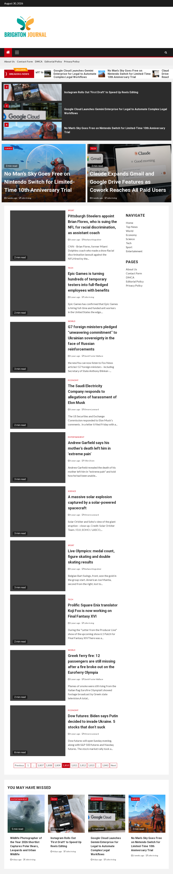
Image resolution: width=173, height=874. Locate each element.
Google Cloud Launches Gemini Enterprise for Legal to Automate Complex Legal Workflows (60, 74)
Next (113, 765)
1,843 (105, 765)
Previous (19, 765)
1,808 (49, 765)
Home (129, 222)
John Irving (26, 198)
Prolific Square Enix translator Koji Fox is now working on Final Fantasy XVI (93, 610)
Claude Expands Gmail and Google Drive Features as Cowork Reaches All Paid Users (128, 182)
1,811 (74, 765)
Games (8, 148)
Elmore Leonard (91, 409)
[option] (86, 93)
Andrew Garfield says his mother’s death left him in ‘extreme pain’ (89, 448)
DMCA (38, 61)
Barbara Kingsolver (92, 239)
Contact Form (25, 61)
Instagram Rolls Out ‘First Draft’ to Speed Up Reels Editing (101, 92)
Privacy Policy (71, 61)
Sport (71, 210)
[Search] (166, 52)
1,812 (83, 765)
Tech (93, 148)
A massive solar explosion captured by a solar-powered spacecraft (92, 502)
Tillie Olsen (89, 460)
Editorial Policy (53, 61)
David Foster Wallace (93, 356)
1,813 (91, 765)
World (71, 321)
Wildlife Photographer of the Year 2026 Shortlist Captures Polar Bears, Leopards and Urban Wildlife (26, 846)
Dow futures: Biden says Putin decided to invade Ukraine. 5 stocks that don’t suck (93, 721)
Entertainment (76, 437)
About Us (9, 61)
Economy (73, 380)
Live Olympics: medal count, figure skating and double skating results (91, 556)
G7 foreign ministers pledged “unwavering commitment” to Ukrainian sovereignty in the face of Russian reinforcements (92, 338)
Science (72, 491)
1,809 (57, 765)
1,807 (41, 765)
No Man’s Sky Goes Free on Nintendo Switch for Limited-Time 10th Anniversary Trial (115, 74)
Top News (132, 226)
